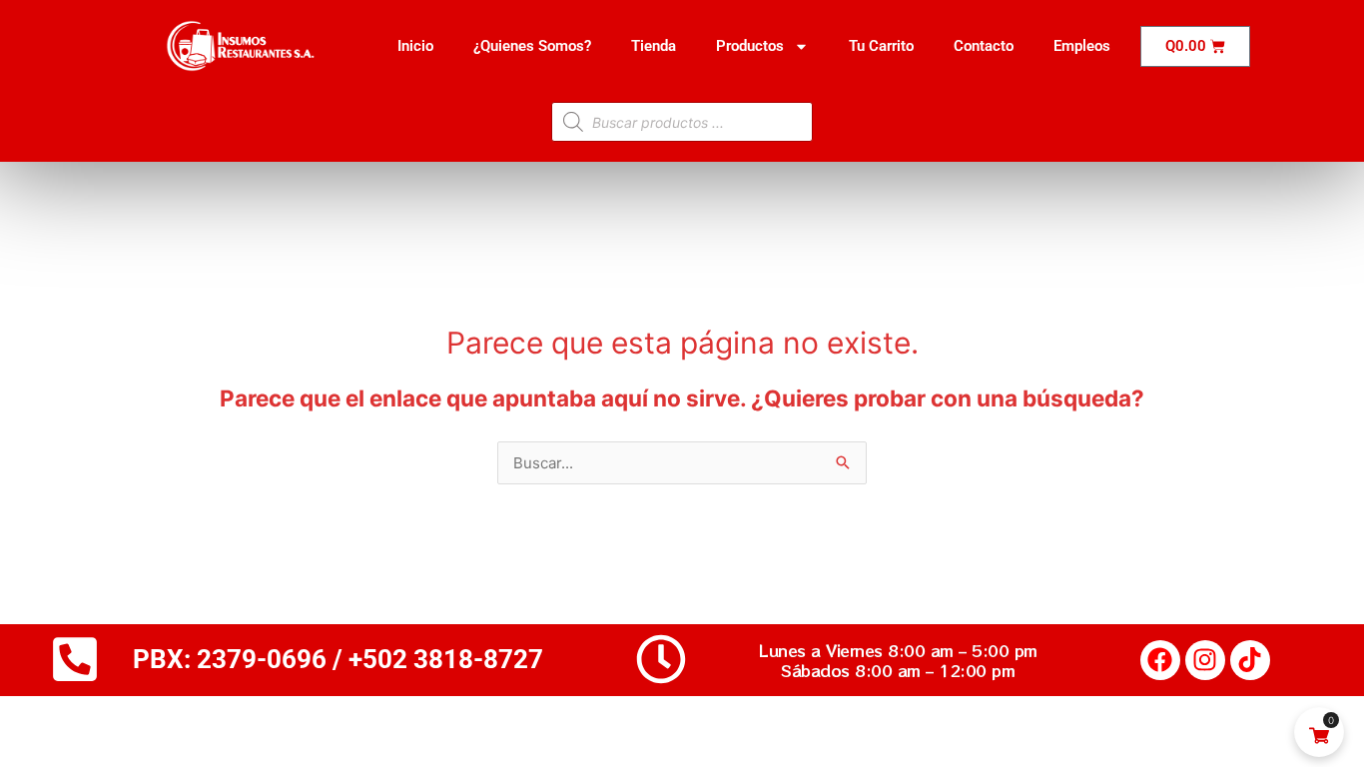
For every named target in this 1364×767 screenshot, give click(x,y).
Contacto (984, 46)
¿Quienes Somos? (532, 46)
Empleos (1081, 46)
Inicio (415, 46)
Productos (750, 46)
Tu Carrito (881, 46)
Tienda (653, 46)
